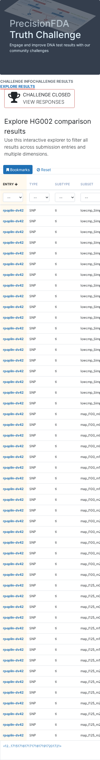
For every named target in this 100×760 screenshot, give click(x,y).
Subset (87, 184)
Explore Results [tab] (17, 86)
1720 (49, 746)
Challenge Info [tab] (16, 81)
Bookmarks (19, 169)
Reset (45, 169)
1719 (41, 746)
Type (33, 184)
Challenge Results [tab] (53, 81)
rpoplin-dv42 (13, 210)
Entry (9, 184)
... (9, 746)
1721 (56, 746)
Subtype (62, 184)
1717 (28, 746)
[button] (39, 98)
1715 (14, 746)
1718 (34, 746)
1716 (21, 746)
